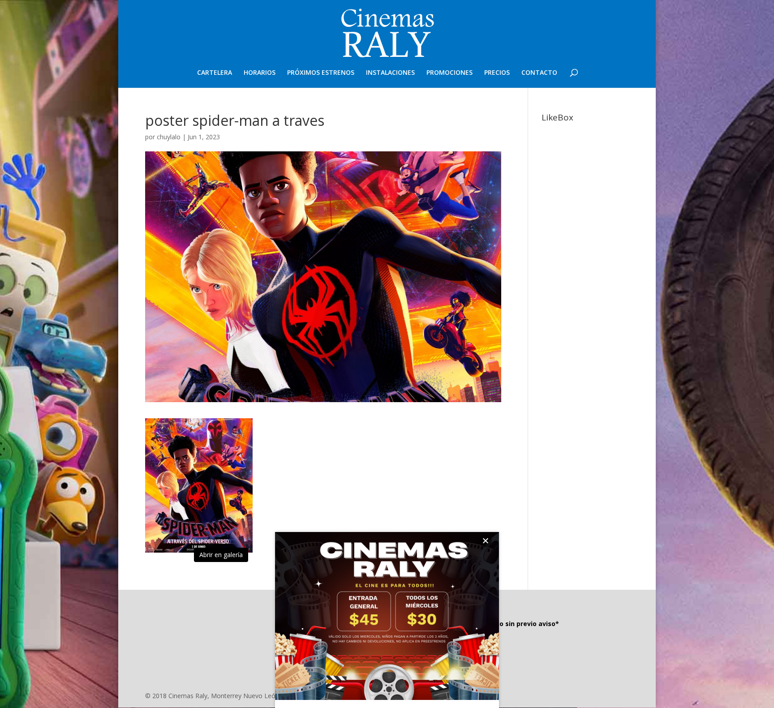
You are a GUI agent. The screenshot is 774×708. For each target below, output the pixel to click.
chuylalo (169, 137)
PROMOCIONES (449, 73)
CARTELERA (214, 73)
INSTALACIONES (390, 73)
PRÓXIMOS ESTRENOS (320, 73)
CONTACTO (539, 73)
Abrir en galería (221, 554)
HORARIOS (259, 73)
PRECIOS (497, 73)
